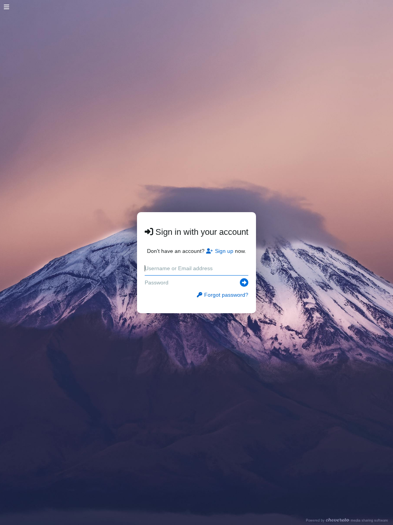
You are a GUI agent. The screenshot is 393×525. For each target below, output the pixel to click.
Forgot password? (226, 295)
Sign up (224, 251)
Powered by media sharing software (347, 520)
